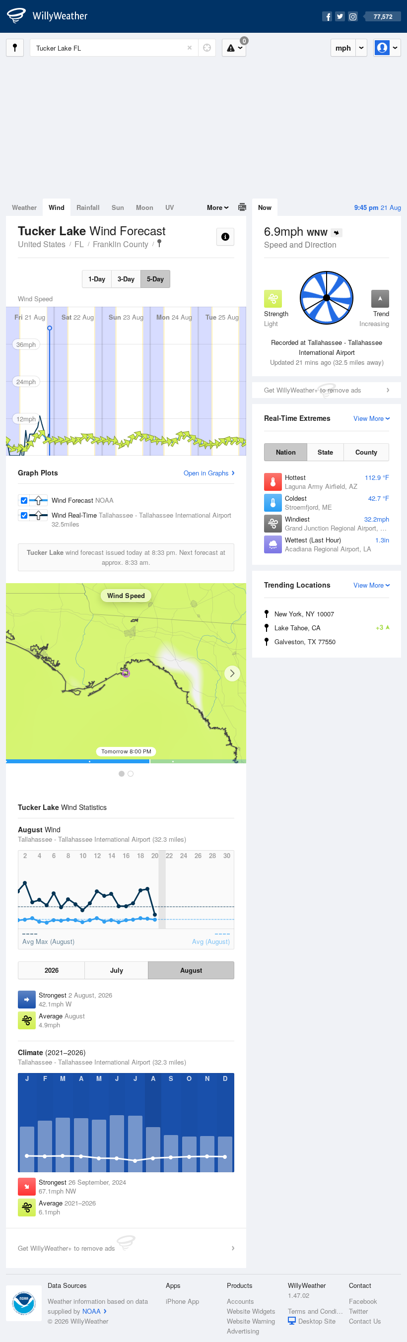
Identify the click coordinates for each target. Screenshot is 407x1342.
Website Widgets (251, 1311)
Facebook (363, 1301)
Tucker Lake (159, 243)
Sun (118, 207)
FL (79, 244)
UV (169, 207)
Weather (24, 207)
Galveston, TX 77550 (305, 641)
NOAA (91, 1311)
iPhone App (182, 1301)
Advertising (243, 1331)
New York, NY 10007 (304, 613)
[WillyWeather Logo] (52, 16)
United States (42, 244)
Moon (144, 207)
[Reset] (190, 48)
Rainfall (88, 207)
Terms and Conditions (315, 1311)
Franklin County (120, 244)
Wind (57, 207)
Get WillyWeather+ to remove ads (312, 390)
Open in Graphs (206, 472)
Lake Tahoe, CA (328, 627)
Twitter (358, 1311)
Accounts (240, 1301)
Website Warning (251, 1321)
